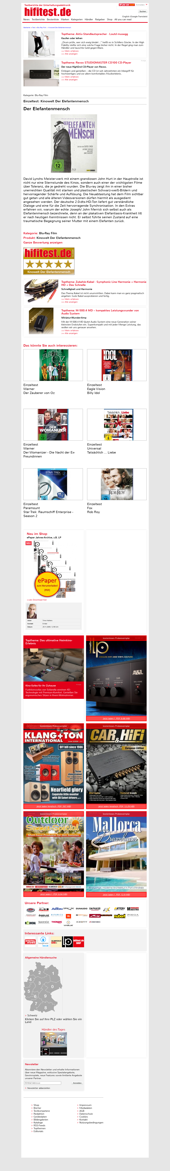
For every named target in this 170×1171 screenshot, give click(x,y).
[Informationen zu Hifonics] (57, 916)
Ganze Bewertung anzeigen (42, 242)
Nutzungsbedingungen (91, 1122)
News (26, 19)
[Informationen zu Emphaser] (95, 910)
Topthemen (40, 1128)
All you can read (122, 19)
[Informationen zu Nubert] (119, 916)
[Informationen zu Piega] (133, 916)
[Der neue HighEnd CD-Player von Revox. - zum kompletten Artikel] (42, 73)
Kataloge (38, 1122)
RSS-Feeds (39, 1125)
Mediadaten (85, 1108)
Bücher (37, 1108)
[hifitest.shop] (78, 949)
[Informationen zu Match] (81, 916)
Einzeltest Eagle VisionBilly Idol (96, 389)
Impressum (85, 1105)
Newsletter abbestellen (38, 1088)
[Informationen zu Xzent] (81, 923)
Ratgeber (100, 19)
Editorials (38, 1131)
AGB (81, 1111)
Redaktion (39, 1113)
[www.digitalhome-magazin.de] (30, 949)
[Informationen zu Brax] (68, 910)
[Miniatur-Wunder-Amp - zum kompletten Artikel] (42, 322)
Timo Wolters (47, 620)
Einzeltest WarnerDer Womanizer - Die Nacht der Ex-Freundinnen (49, 450)
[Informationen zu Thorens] (57, 923)
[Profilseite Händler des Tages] (53, 1054)
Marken (65, 19)
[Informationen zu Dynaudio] (81, 910)
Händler (89, 19)
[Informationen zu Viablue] (68, 923)
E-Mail (45, 624)
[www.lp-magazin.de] (67, 949)
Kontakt (83, 1119)
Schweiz (32, 1015)
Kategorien (77, 19)
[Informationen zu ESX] (106, 910)
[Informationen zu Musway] (106, 916)
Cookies (83, 1116)
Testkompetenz (42, 1111)
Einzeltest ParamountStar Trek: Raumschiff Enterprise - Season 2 (48, 510)
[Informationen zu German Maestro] (133, 910)
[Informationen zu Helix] (43, 916)
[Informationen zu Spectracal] (43, 923)
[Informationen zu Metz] (95, 916)
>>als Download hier (37, 599)
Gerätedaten (40, 1116)
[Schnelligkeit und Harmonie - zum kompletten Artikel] (42, 292)
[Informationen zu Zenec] (95, 923)
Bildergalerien (41, 1119)
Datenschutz (86, 1113)
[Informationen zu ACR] (30, 910)
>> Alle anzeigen (69, 53)
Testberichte (38, 19)
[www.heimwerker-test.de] (56, 949)
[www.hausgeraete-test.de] (43, 949)
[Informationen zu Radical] (30, 923)
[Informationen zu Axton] (57, 910)
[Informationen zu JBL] (68, 916)
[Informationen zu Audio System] (43, 910)
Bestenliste (53, 19)
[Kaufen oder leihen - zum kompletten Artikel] (42, 44)
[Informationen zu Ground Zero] (30, 916)
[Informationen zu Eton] (119, 910)
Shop (109, 19)
